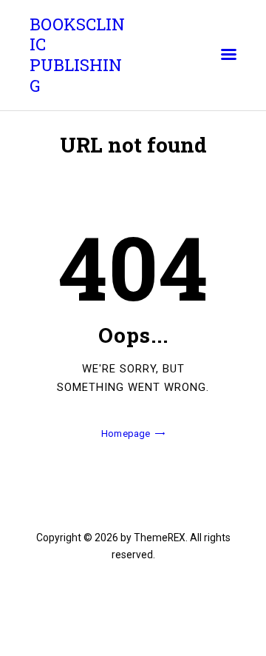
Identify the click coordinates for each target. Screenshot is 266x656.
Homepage (125, 433)
